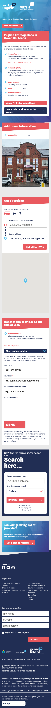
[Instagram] (13, 570)
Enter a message (11, 397)
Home (4, 19)
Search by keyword (25, 508)
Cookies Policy (19, 659)
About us (5, 593)
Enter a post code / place (17, 476)
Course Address (15, 234)
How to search (26, 510)
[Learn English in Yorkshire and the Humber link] (9, 6)
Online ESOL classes (9, 588)
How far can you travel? (17, 486)
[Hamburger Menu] (45, 8)
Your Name (9, 365)
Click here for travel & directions (19, 63)
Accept (7, 703)
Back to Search (11, 25)
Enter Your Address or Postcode (21, 220)
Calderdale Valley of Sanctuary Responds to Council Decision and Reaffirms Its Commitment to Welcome (38, 588)
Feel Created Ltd (28, 671)
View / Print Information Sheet (20, 103)
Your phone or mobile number (15, 387)
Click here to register (18, 542)
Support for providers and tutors (13, 590)
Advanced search (25, 506)
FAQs (30, 597)
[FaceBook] (3, 570)
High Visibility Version (34, 659)
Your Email (8, 376)
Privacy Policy (7, 659)
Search (30, 600)
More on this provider (11, 346)
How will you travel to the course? (16, 209)
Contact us (32, 595)
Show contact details (16, 351)
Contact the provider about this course (21, 110)
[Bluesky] (8, 570)
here (25, 699)
